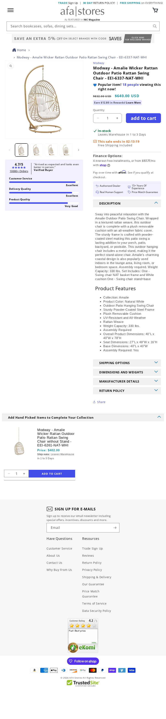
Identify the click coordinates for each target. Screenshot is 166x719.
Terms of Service (94, 603)
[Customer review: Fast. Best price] (83, 635)
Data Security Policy (96, 611)
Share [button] (101, 402)
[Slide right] (78, 150)
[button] (155, 10)
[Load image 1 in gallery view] (21, 149)
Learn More (133, 102)
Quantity (98, 110)
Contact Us (54, 563)
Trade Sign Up (92, 548)
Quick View (57, 465)
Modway (98, 63)
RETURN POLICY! (99, 3)
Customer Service (59, 548)
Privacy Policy (92, 570)
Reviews (88, 555)
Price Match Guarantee (91, 593)
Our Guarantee (93, 584)
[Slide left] (9, 150)
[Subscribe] (114, 528)
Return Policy (92, 563)
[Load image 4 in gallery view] (66, 149)
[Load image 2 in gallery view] (36, 149)
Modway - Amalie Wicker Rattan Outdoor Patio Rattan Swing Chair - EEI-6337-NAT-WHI (82, 57)
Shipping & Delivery (96, 577)
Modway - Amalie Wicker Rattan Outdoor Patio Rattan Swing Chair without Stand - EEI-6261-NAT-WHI (56, 437)
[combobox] (83, 26)
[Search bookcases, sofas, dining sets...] (154, 26)
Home (21, 50)
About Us (53, 555)
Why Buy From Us (59, 570)
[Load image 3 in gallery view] (51, 149)
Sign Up (68, 3)
